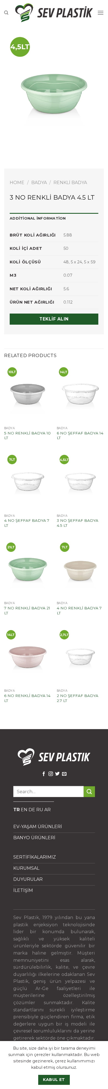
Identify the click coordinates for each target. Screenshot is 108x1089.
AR (47, 809)
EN (24, 809)
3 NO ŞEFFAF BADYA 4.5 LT (77, 523)
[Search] (6, 12)
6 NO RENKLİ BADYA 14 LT (27, 698)
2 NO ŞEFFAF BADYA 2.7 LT (77, 698)
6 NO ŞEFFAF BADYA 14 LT (80, 435)
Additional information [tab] (38, 218)
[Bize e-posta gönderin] (64, 774)
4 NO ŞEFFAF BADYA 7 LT (26, 523)
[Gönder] (89, 791)
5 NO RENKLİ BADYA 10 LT (27, 435)
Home (17, 182)
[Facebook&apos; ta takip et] (44, 774)
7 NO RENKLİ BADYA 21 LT (27, 610)
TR (16, 809)
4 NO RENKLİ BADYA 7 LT (79, 610)
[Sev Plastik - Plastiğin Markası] (54, 12)
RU (39, 809)
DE (32, 809)
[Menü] (100, 12)
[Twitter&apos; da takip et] (57, 774)
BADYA (39, 182)
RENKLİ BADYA (70, 182)
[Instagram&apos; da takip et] (50, 774)
